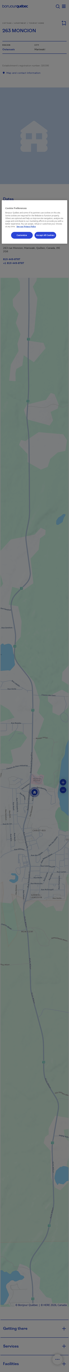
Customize (22, 235)
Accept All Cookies (45, 235)
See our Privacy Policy (26, 226)
